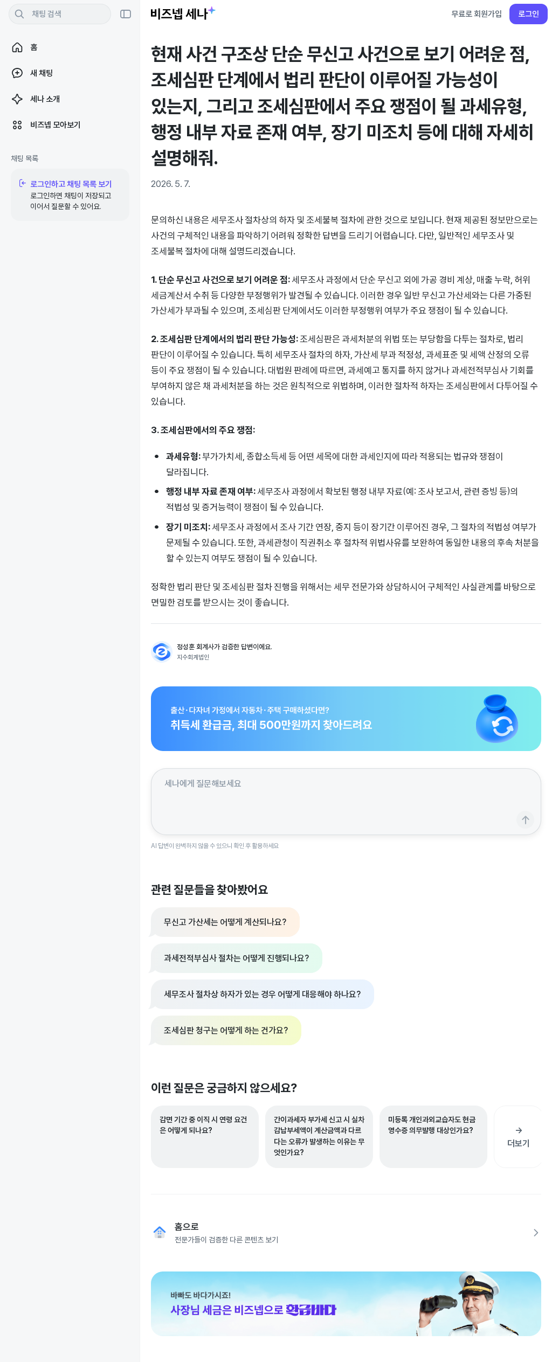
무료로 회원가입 (476, 14)
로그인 (528, 14)
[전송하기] (525, 820)
